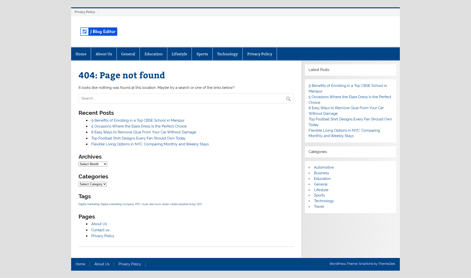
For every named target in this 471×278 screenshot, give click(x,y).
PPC (138, 204)
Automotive (324, 167)
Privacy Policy (85, 12)
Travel (319, 206)
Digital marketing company (117, 204)
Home (81, 54)
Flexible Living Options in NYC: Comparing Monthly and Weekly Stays (150, 144)
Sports (202, 54)
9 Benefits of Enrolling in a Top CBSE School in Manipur (137, 120)
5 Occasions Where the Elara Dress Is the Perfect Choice (139, 126)
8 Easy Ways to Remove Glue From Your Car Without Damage (143, 132)
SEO (199, 204)
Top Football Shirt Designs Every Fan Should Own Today (138, 138)
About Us (104, 54)
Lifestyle (179, 54)
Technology (227, 54)
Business (321, 173)
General (128, 54)
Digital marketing (89, 204)
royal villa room (151, 204)
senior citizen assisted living (179, 204)
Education (153, 54)
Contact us (100, 230)
